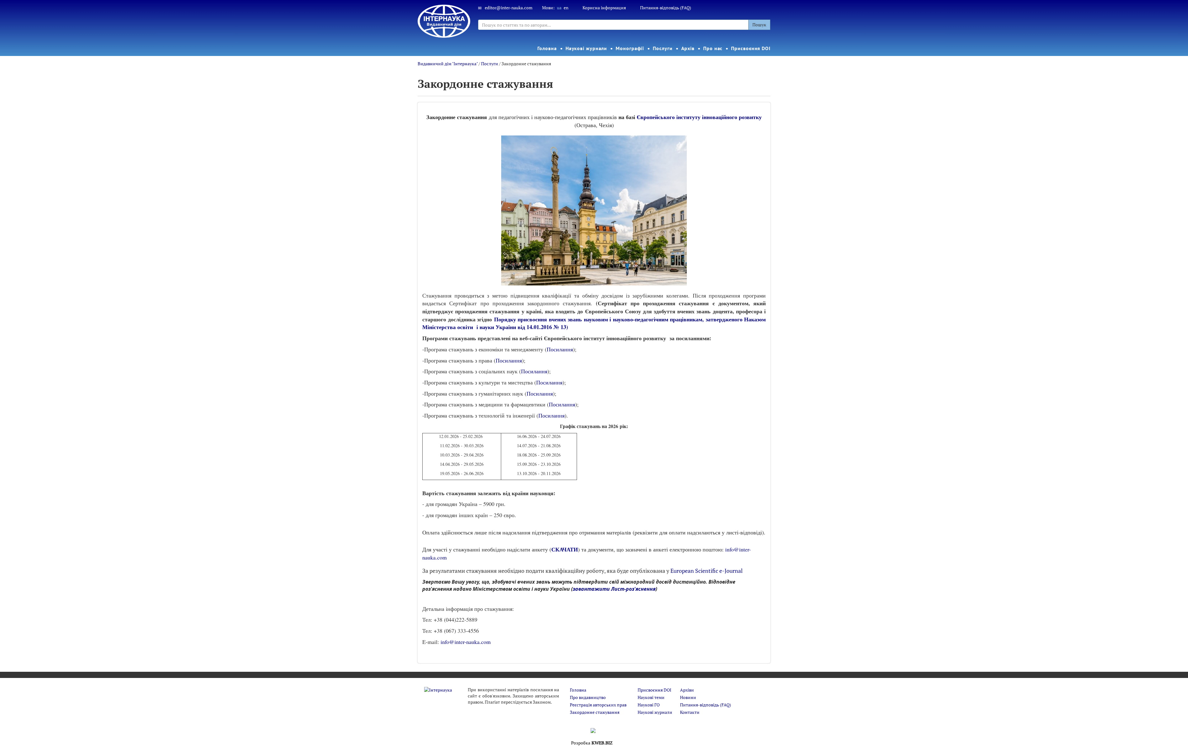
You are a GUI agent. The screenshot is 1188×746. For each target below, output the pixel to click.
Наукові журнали (586, 48)
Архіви (687, 690)
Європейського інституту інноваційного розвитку (699, 117)
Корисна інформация (604, 8)
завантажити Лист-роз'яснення (614, 588)
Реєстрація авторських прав (598, 705)
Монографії (630, 48)
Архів (688, 48)
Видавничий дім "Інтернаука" (448, 63)
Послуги (662, 48)
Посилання (560, 349)
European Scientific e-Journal (706, 570)
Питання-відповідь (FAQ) (665, 8)
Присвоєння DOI (751, 48)
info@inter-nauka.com (466, 641)
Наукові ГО (649, 705)
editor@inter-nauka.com (508, 8)
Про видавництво (588, 697)
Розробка (592, 743)
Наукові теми (651, 697)
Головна (547, 48)
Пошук (759, 25)
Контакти (689, 712)
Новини (688, 697)
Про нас (712, 48)
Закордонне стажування (594, 712)
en (566, 8)
